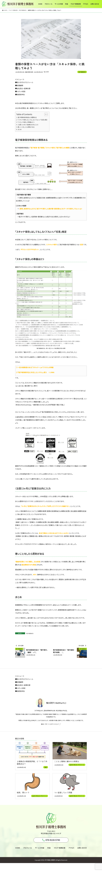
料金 (49, 848)
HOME (17, 848)
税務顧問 (20, 85)
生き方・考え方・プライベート (77, 765)
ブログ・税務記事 (59, 848)
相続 (45, 767)
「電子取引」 (46, 108)
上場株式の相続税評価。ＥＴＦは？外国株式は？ (32, 762)
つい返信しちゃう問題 (63, 792)
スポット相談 (21, 91)
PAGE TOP (98, 843)
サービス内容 (39, 848)
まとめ (20, 129)
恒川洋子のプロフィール (25, 82)
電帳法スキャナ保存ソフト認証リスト (52, 466)
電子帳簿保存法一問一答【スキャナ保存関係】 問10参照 (51, 348)
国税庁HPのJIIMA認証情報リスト (26, 466)
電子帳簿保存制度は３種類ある (27, 117)
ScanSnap (27, 404)
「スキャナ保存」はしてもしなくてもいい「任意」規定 (32, 120)
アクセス (71, 848)
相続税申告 (21, 94)
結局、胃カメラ (23, 792)
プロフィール (27, 848)
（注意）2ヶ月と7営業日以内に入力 (28, 125)
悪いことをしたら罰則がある (26, 127)
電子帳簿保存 (82, 72)
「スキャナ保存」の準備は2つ (26, 122)
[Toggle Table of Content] (45, 114)
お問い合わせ (82, 848)
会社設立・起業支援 (23, 88)
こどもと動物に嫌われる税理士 (66, 761)
